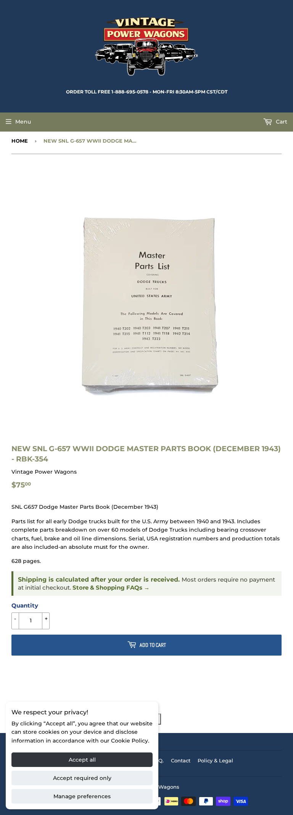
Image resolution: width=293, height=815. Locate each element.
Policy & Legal (215, 760)
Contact (180, 760)
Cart (280, 121)
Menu (23, 121)
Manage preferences (82, 796)
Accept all (82, 759)
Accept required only (82, 778)
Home (19, 141)
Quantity (24, 605)
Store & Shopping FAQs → (111, 587)
